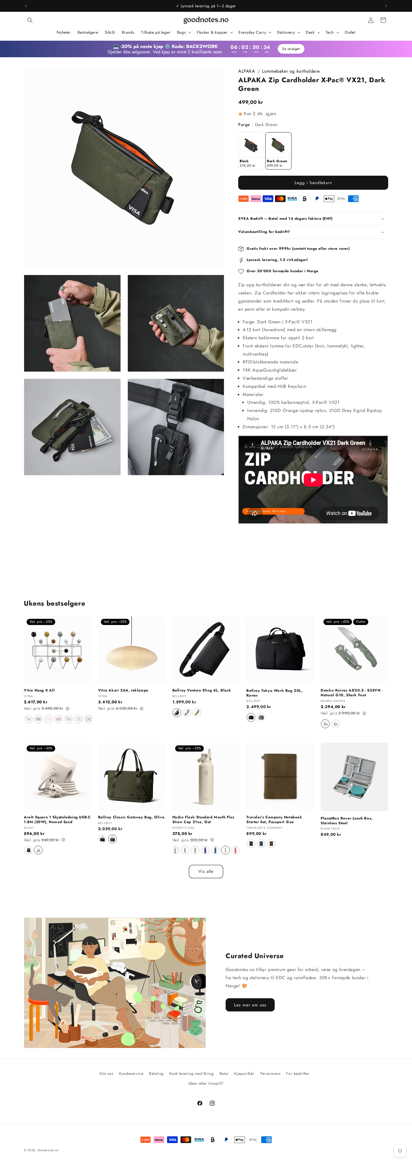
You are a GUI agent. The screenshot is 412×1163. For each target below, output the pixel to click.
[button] (30, 20)
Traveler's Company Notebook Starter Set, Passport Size (274, 819)
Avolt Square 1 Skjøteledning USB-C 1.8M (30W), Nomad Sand (57, 819)
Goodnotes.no (48, 1150)
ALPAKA (246, 71)
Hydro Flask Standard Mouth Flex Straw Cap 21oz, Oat (203, 819)
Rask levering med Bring (191, 1073)
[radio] (251, 151)
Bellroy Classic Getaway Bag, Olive (131, 817)
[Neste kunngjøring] (386, 6)
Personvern (270, 1073)
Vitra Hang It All (39, 690)
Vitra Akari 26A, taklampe (123, 690)
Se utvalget (291, 48)
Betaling (156, 1073)
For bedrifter (297, 1073)
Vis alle (206, 872)
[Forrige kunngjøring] (26, 6)
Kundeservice (131, 1073)
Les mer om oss (250, 1005)
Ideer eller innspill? (206, 1083)
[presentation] (88, 719)
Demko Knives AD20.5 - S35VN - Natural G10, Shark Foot (352, 693)
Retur (224, 1073)
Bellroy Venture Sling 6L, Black (201, 690)
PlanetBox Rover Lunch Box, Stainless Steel (347, 820)
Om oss (106, 1073)
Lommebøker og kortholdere (291, 71)
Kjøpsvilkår (244, 1073)
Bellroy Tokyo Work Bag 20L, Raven (274, 693)
